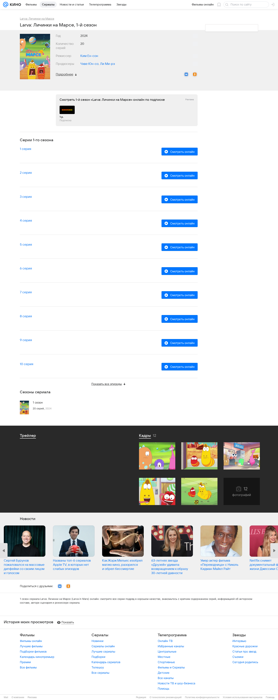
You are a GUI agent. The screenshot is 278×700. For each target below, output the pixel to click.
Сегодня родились (245, 662)
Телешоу (98, 667)
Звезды (239, 635)
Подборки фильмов (33, 651)
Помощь (163, 688)
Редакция (141, 697)
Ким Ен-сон (89, 56)
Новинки (97, 641)
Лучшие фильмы (31, 646)
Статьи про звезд (244, 651)
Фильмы (27, 635)
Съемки (237, 657)
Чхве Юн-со (89, 64)
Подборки (98, 657)
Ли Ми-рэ (107, 64)
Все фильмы (28, 667)
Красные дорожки (245, 646)
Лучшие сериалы (103, 651)
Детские (163, 672)
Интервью (239, 641)
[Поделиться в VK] (186, 74)
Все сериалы (100, 672)
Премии (25, 662)
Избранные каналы (171, 646)
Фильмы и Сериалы (171, 667)
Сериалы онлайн (103, 646)
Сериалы (100, 635)
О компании (18, 697)
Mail (6, 697)
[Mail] (5, 4)
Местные (164, 657)
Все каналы (166, 678)
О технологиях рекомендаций (166, 697)
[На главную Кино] (14, 4)
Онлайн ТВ (165, 641)
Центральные (167, 651)
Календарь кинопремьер (37, 657)
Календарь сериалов (106, 662)
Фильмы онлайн (31, 641)
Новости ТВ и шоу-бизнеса (176, 683)
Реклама (32, 697)
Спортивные (166, 662)
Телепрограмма (172, 635)
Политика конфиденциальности (202, 697)
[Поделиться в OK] (195, 74)
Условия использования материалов (242, 697)
